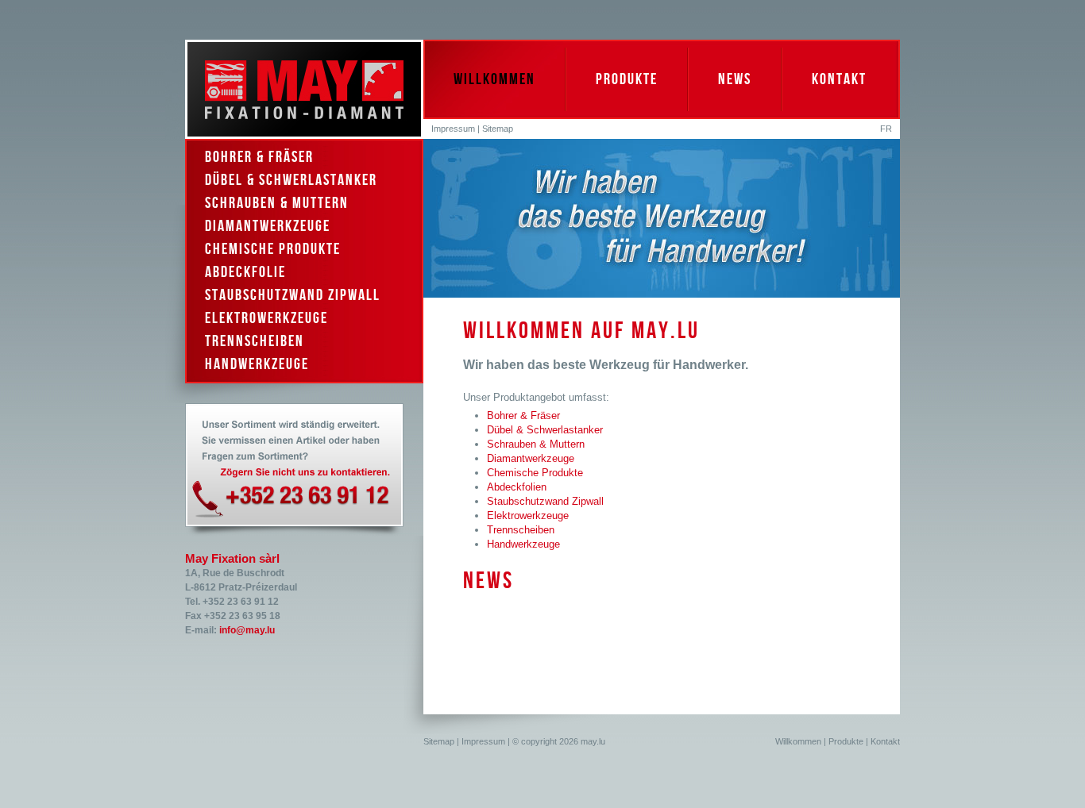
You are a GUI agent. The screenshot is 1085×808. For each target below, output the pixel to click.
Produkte (627, 79)
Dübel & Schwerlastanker (291, 180)
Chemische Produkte (273, 249)
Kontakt (839, 79)
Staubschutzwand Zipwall (292, 295)
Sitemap (497, 128)
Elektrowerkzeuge (266, 318)
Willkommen (494, 79)
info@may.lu (247, 630)
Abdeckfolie (245, 272)
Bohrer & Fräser (259, 157)
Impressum (453, 128)
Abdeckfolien (516, 487)
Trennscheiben (254, 341)
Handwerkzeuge (257, 364)
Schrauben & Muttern (277, 203)
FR (886, 128)
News (734, 79)
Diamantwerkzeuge (267, 226)
